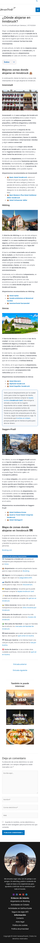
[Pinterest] (23, 894)
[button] (37, 1)
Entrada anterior (20, 664)
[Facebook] (17, 894)
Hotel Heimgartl (16, 520)
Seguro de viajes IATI (20, 912)
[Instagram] (14, 894)
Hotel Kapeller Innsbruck (19, 386)
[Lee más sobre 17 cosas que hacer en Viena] (20, 697)
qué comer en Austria (26, 636)
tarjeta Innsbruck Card (25, 591)
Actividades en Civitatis (20, 905)
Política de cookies (20, 925)
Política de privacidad (20, 929)
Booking (26, 571)
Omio (6, 564)
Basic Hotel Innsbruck (18, 177)
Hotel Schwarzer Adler (18, 200)
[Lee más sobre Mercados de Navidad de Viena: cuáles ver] (20, 717)
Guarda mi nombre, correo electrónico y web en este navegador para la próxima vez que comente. (19, 824)
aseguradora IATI (25, 578)
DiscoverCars (27, 584)
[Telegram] (26, 894)
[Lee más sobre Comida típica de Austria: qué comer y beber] (20, 736)
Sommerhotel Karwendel (19, 303)
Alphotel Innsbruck (17, 384)
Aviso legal (20, 922)
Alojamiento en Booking (20, 901)
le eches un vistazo (23, 418)
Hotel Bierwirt (15, 381)
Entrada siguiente (20, 670)
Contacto (20, 918)
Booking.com (7, 550)
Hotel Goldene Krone (17, 512)
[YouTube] (20, 894)
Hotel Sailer (14, 296)
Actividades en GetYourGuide (20, 908)
